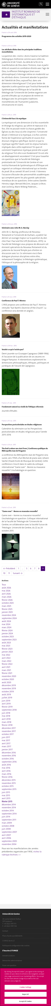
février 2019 (7, 706)
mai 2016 (6, 767)
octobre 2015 (8, 786)
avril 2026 (6, 593)
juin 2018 (6, 712)
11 (9, 573)
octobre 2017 (8, 734)
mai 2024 (6, 624)
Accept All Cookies (25, 1001)
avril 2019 (6, 703)
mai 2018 (6, 715)
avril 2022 (6, 657)
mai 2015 (6, 795)
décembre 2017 (9, 728)
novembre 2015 (9, 783)
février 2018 (7, 725)
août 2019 (6, 694)
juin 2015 (6, 792)
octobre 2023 (8, 636)
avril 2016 (6, 770)
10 (4, 573)
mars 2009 (7, 822)
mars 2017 (6, 746)
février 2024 (7, 630)
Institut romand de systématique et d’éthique (26, 14)
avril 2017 (6, 743)
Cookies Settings (25, 987)
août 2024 (6, 621)
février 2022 (7, 664)
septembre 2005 (9, 841)
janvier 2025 (7, 612)
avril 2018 (6, 719)
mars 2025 (6, 606)
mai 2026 (6, 590)
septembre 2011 (9, 819)
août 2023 (6, 642)
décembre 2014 (9, 804)
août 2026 (6, 587)
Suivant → (17, 573)
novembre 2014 (9, 807)
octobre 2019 (8, 691)
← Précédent (9, 568)
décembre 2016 (9, 752)
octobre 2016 (8, 758)
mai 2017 (6, 740)
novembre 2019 (9, 688)
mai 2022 (6, 654)
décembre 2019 (9, 685)
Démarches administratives (12, 960)
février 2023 (7, 648)
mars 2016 (6, 774)
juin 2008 (6, 828)
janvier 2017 (7, 749)
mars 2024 (6, 627)
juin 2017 (6, 737)
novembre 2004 (9, 844)
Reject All (25, 994)
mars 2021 (6, 670)
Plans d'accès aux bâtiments (12, 936)
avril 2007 (6, 835)
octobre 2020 (8, 679)
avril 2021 (6, 667)
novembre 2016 (9, 755)
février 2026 (7, 600)
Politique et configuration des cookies (16, 945)
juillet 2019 (7, 697)
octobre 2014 (8, 810)
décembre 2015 (9, 780)
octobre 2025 (8, 602)
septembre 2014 (9, 813)
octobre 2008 (8, 825)
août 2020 (6, 682)
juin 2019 (6, 700)
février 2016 (7, 777)
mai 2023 (6, 645)
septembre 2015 (9, 789)
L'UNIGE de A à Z (8, 941)
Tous (4, 584)
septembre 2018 (9, 709)
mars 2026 (6, 596)
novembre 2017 (9, 731)
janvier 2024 (7, 633)
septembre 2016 (9, 761)
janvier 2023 (7, 651)
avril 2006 (6, 838)
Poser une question (9, 965)
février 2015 (7, 801)
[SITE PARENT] (6, 14)
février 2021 (7, 673)
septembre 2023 (9, 639)
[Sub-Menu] (47, 14)
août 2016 (6, 764)
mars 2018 (6, 722)
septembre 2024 (9, 618)
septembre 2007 (9, 832)
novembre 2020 (9, 676)
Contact (5, 931)
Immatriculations (8, 956)
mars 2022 (6, 661)
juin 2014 (6, 816)
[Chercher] (41, 4)
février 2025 (7, 609)
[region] (25, 987)
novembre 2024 (9, 615)
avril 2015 (6, 798)
